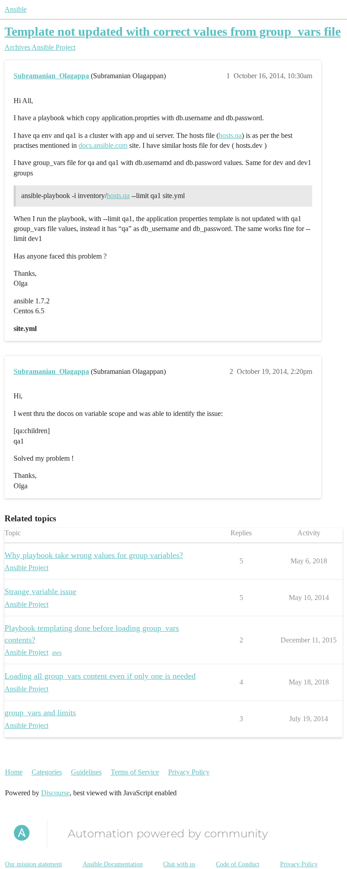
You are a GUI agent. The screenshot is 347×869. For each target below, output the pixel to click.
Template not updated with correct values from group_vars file (173, 31)
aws (56, 652)
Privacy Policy (189, 772)
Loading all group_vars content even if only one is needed (100, 675)
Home (14, 772)
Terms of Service (135, 772)
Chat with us (179, 864)
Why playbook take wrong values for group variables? (94, 555)
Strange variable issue (40, 591)
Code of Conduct (237, 864)
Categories (47, 772)
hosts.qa (230, 135)
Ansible (16, 9)
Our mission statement (33, 864)
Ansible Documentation (113, 864)
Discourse (55, 793)
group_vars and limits (40, 712)
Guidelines (86, 772)
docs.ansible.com (103, 145)
